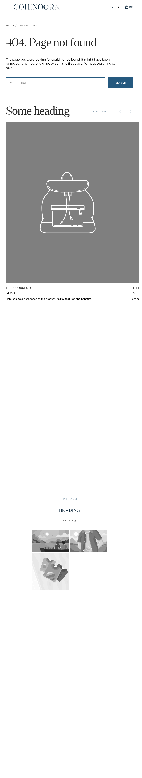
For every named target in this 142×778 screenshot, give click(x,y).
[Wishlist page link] (111, 7)
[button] (119, 7)
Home (10, 25)
